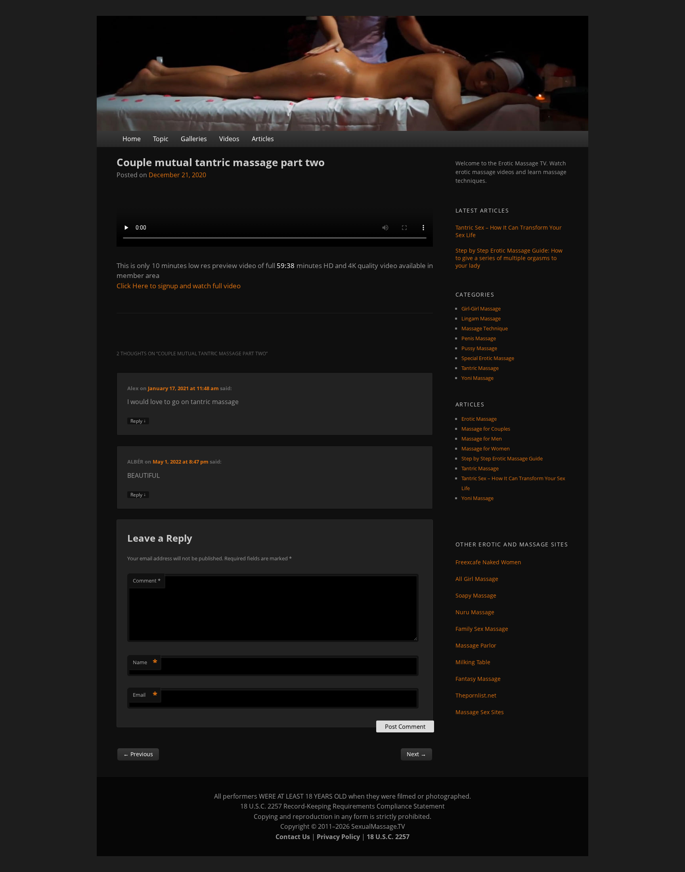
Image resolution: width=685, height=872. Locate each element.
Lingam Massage (481, 318)
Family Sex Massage (481, 628)
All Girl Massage (476, 579)
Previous (138, 754)
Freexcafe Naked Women (488, 562)
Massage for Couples (485, 428)
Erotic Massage (479, 418)
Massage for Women (485, 448)
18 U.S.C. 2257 (388, 836)
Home (131, 138)
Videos (229, 138)
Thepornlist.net (475, 695)
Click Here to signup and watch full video (179, 285)
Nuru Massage (474, 612)
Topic (160, 138)
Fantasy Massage (478, 678)
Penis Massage (478, 338)
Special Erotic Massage (487, 358)
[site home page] (342, 73)
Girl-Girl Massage (481, 308)
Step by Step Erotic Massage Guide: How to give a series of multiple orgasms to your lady (509, 258)
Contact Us (293, 836)
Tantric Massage (480, 368)
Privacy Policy (338, 836)
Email (145, 695)
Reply (138, 421)
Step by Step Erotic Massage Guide (502, 458)
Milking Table (472, 662)
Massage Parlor (475, 645)
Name (145, 662)
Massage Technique (484, 328)
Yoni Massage (477, 377)
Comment (147, 580)
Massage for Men (481, 438)
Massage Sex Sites (479, 712)
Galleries (194, 138)
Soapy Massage (475, 595)
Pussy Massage (479, 348)
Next (416, 754)
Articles (263, 138)
